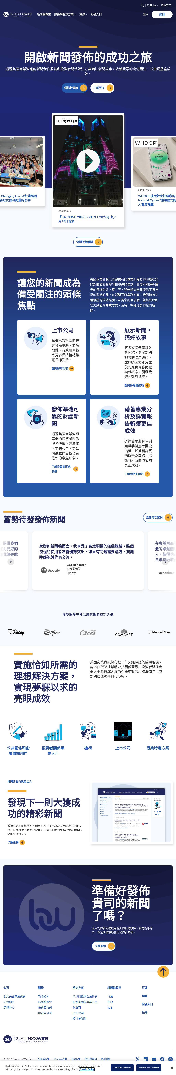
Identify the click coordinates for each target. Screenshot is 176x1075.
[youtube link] (154, 1059)
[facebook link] (162, 1059)
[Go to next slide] (165, 561)
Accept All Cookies (148, 1067)
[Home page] (17, 14)
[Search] (142, 5)
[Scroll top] (163, 972)
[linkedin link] (146, 1059)
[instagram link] (170, 1059)
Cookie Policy (86, 1069)
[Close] (172, 1067)
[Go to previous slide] (10, 561)
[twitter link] (137, 1059)
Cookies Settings (122, 1067)
